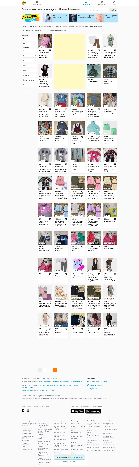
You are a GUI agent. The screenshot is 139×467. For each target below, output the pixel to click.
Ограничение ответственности (108, 437)
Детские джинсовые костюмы (56, 30)
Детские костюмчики (45, 381)
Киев (39, 385)
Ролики (89, 438)
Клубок (24, 26)
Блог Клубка (107, 426)
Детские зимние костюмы (29, 390)
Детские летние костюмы (46, 390)
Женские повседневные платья (26, 444)
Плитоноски (26, 440)
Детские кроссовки (93, 445)
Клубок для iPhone (109, 447)
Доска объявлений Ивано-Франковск (40, 26)
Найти (113, 10)
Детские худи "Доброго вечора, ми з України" (45, 454)
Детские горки (58, 421)
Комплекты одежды (96, 26)
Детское (58, 26)
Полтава (24, 387)
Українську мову (77, 457)
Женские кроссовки (44, 421)
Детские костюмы (82, 26)
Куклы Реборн (91, 421)
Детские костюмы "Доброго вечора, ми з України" (61, 428)
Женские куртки (27, 421)
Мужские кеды (75, 423)
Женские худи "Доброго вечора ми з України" (44, 425)
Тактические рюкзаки (29, 452)
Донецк (69, 385)
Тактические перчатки (75, 441)
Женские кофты (27, 449)
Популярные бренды (110, 429)
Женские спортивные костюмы (29, 424)
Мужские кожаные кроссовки (77, 437)
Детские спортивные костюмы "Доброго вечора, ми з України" (61, 451)
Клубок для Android (109, 450)
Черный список (27, 92)
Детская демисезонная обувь (45, 458)
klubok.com (24, 3)
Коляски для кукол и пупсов (93, 427)
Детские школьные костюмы (60, 440)
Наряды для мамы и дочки (45, 437)
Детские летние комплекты (32, 30)
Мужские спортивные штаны (78, 445)
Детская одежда (68, 26)
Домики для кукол (60, 423)
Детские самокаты (44, 441)
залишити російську (69, 461)
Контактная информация (107, 432)
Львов (76, 385)
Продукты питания (93, 423)
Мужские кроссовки (77, 421)
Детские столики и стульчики (44, 463)
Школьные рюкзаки (93, 447)
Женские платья (27, 428)
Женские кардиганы (28, 431)
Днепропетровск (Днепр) (50, 385)
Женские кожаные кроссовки (28, 437)
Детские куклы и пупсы (92, 431)
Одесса (62, 385)
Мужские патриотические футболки (76, 432)
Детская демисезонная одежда (43, 448)
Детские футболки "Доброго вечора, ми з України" (61, 445)
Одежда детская (59, 432)
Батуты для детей (93, 435)
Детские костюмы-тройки (60, 435)
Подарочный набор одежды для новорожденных (67, 381)
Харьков (31, 387)
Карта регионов (108, 423)
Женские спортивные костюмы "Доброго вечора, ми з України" (45, 432)
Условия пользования (107, 441)
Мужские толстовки (77, 449)
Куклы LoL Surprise (44, 444)
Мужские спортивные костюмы (78, 427)
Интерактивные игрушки (92, 441)
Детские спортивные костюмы (93, 451)
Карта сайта (107, 421)
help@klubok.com (109, 445)
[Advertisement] (69, 47)
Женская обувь (27, 433)
